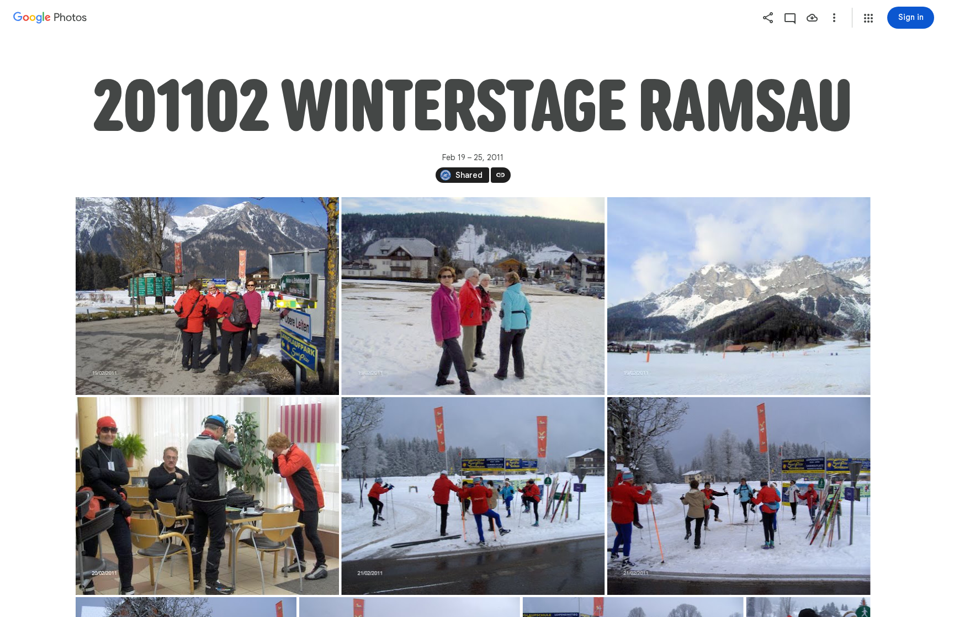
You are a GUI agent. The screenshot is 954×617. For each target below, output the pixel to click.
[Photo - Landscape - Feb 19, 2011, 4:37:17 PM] (738, 296)
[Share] (768, 18)
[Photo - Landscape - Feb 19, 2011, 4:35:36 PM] (473, 296)
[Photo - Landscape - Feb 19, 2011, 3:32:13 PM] (207, 296)
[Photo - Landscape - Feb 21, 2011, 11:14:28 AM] (738, 496)
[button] (868, 18)
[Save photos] (812, 18)
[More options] (834, 18)
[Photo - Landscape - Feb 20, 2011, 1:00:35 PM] (207, 496)
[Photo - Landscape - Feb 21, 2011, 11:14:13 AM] (473, 496)
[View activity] (790, 18)
